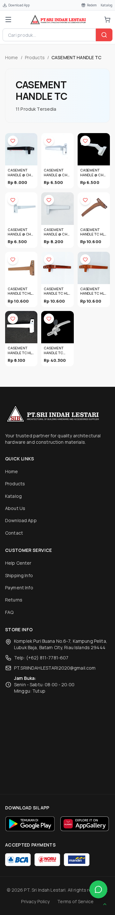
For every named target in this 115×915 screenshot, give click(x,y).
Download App (19, 5)
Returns (13, 600)
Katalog (106, 5)
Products (35, 57)
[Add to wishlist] (13, 141)
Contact (14, 533)
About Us (15, 508)
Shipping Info (19, 575)
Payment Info (19, 588)
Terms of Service (75, 901)
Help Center (18, 563)
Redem (92, 5)
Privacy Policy (35, 901)
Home (11, 57)
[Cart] (107, 19)
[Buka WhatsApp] (98, 889)
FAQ (9, 612)
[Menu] (8, 19)
